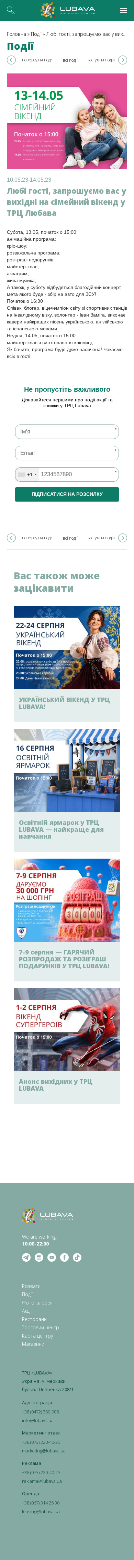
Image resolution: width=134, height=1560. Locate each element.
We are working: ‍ (39, 1240)
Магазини (33, 1344)
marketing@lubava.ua (44, 1451)
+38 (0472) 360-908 (40, 1412)
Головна (16, 34)
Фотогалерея (37, 1302)
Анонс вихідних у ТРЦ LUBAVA (55, 1085)
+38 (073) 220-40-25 (41, 1442)
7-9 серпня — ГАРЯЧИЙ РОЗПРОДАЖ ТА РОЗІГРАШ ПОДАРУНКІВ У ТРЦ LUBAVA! (64, 959)
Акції (27, 1311)
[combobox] (27, 474)
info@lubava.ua (38, 1420)
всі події (70, 60)
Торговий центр (40, 1327)
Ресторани (34, 1319)
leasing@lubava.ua (41, 1511)
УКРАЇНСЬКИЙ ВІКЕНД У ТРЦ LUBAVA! (64, 703)
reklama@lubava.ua (42, 1481)
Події (36, 34)
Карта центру (37, 1335)
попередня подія (38, 60)
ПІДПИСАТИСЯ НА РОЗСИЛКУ (67, 494)
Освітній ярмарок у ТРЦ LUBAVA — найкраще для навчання (61, 829)
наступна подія (101, 60)
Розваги (31, 1286)
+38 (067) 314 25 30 (40, 1503)
